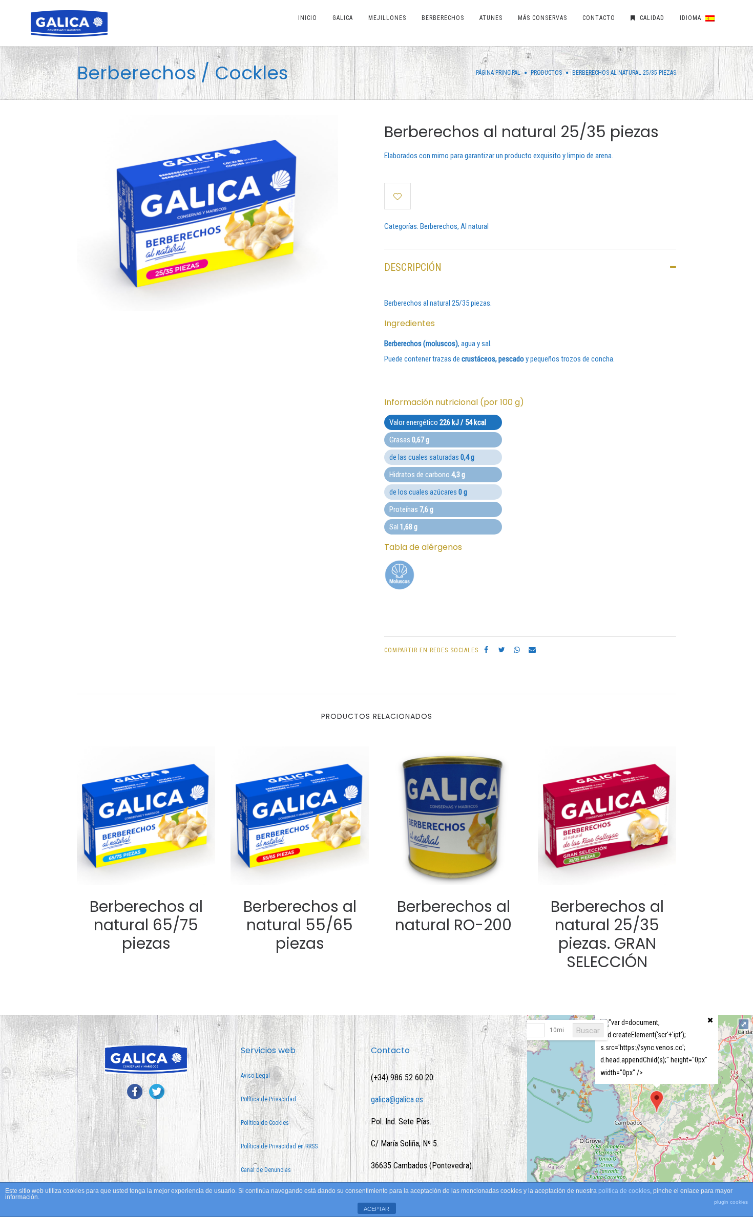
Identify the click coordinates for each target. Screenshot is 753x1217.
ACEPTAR (376, 1209)
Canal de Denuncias (266, 1169)
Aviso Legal (255, 1075)
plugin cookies (731, 1202)
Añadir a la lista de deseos (397, 196)
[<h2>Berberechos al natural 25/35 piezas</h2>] (207, 212)
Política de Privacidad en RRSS (279, 1146)
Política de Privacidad (268, 1099)
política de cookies (624, 1190)
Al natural (475, 226)
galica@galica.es (397, 1099)
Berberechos (438, 226)
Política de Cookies (265, 1122)
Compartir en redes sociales (431, 650)
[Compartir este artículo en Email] (532, 649)
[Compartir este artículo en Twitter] (501, 649)
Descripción (413, 267)
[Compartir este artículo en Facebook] (486, 649)
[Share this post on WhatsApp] (517, 649)
